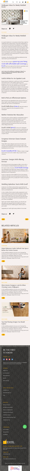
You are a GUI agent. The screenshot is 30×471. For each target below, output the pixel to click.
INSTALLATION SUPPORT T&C (9, 417)
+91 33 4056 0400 (6, 454)
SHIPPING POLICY (7, 414)
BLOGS (4, 378)
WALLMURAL (6, 432)
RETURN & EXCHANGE (8, 407)
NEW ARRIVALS (6, 375)
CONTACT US (6, 390)
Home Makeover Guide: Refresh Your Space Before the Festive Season (15, 249)
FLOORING (5, 434)
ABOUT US (5, 370)
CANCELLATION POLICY (8, 412)
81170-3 (13, 127)
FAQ (4, 395)
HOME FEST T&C (6, 420)
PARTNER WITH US (7, 392)
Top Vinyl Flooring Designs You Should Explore (13, 323)
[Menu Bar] (27, 2)
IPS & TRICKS (6, 380)
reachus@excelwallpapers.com (9, 458)
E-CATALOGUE (6, 373)
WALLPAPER (6, 429)
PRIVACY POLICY (6, 404)
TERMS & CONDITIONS (8, 409)
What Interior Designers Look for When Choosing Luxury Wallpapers (14, 286)
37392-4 (16, 106)
